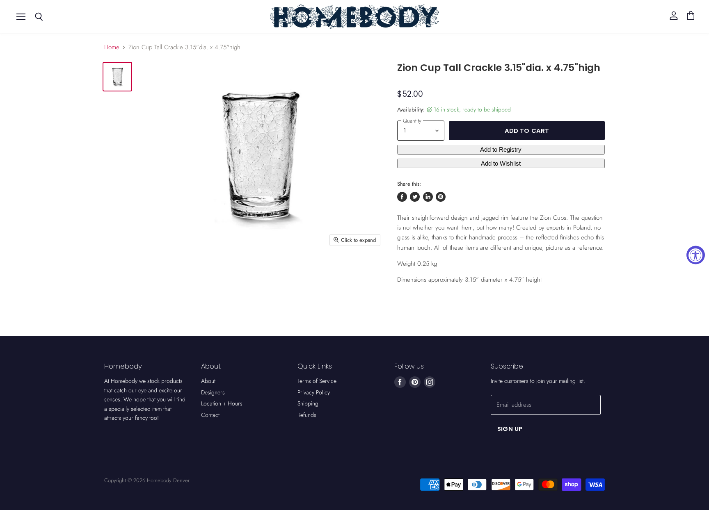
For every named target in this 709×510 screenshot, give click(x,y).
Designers (213, 392)
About (208, 381)
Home (111, 47)
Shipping (307, 403)
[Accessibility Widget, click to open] (695, 255)
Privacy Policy (313, 392)
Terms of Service (316, 381)
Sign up (509, 428)
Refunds (306, 415)
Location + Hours (221, 403)
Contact (210, 415)
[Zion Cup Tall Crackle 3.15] (117, 77)
